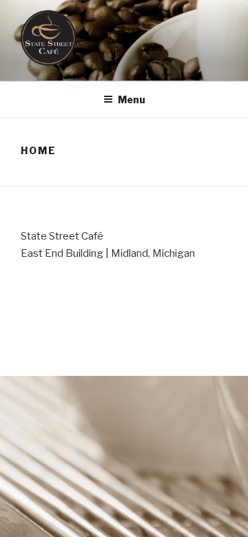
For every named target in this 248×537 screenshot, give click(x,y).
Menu (131, 99)
